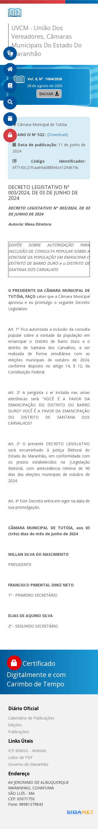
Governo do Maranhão (28, 764)
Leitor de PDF (20, 757)
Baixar (46, 93)
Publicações (18, 731)
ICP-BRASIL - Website (27, 750)
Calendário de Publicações (31, 718)
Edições (15, 724)
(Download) (57, 134)
